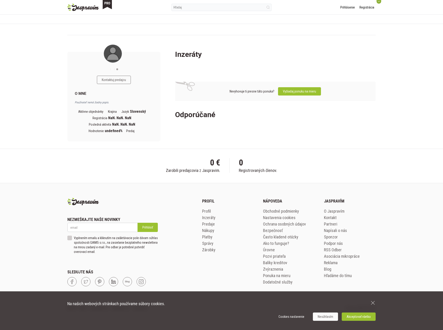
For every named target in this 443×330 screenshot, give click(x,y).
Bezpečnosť (273, 230)
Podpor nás (333, 243)
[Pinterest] (99, 281)
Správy (207, 243)
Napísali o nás (335, 230)
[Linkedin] (113, 281)
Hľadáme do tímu (338, 275)
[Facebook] (72, 281)
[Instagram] (141, 281)
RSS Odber (333, 249)
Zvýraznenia (273, 269)
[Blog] (127, 281)
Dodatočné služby (278, 282)
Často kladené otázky (280, 236)
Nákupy (208, 230)
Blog (327, 269)
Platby (207, 236)
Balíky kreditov (275, 262)
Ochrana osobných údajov (284, 224)
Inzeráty (209, 217)
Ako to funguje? (276, 243)
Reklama (331, 262)
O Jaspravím (334, 211)
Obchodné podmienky (281, 211)
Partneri (330, 224)
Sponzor (331, 236)
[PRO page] (107, 4)
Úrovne (269, 249)
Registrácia (366, 7)
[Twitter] (85, 281)
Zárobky (209, 249)
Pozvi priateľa (274, 256)
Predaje (208, 224)
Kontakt (330, 217)
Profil (206, 211)
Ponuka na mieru (276, 275)
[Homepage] (83, 7)
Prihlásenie (347, 7)
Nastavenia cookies (279, 217)
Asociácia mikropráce (342, 256)
